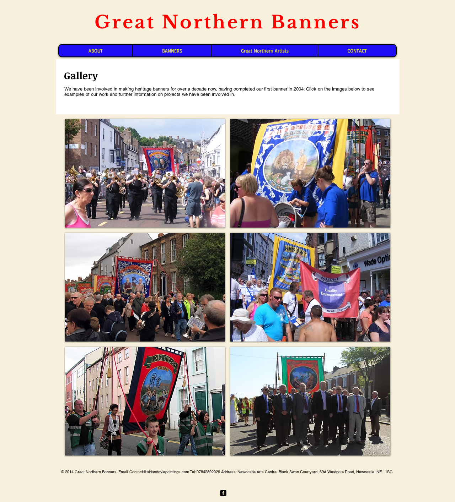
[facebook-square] (223, 493)
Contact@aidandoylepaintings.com (159, 471)
